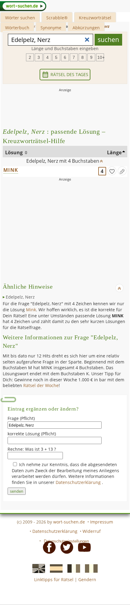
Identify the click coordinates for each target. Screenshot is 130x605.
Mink (31, 309)
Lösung (14, 152)
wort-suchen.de (69, 522)
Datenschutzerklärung (79, 482)
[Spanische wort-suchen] (54, 568)
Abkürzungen (86, 27)
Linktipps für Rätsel (53, 579)
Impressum (101, 522)
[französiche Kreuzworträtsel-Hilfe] (72, 568)
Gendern (87, 579)
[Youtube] (82, 546)
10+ (100, 57)
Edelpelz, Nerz (20, 297)
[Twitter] (65, 546)
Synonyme (51, 27)
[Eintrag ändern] (122, 170)
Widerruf (92, 531)
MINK (10, 170)
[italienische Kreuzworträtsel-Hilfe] (89, 568)
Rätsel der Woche (41, 385)
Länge (114, 152)
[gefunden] (111, 170)
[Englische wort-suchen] (37, 568)
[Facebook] (47, 546)
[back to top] (101, 159)
